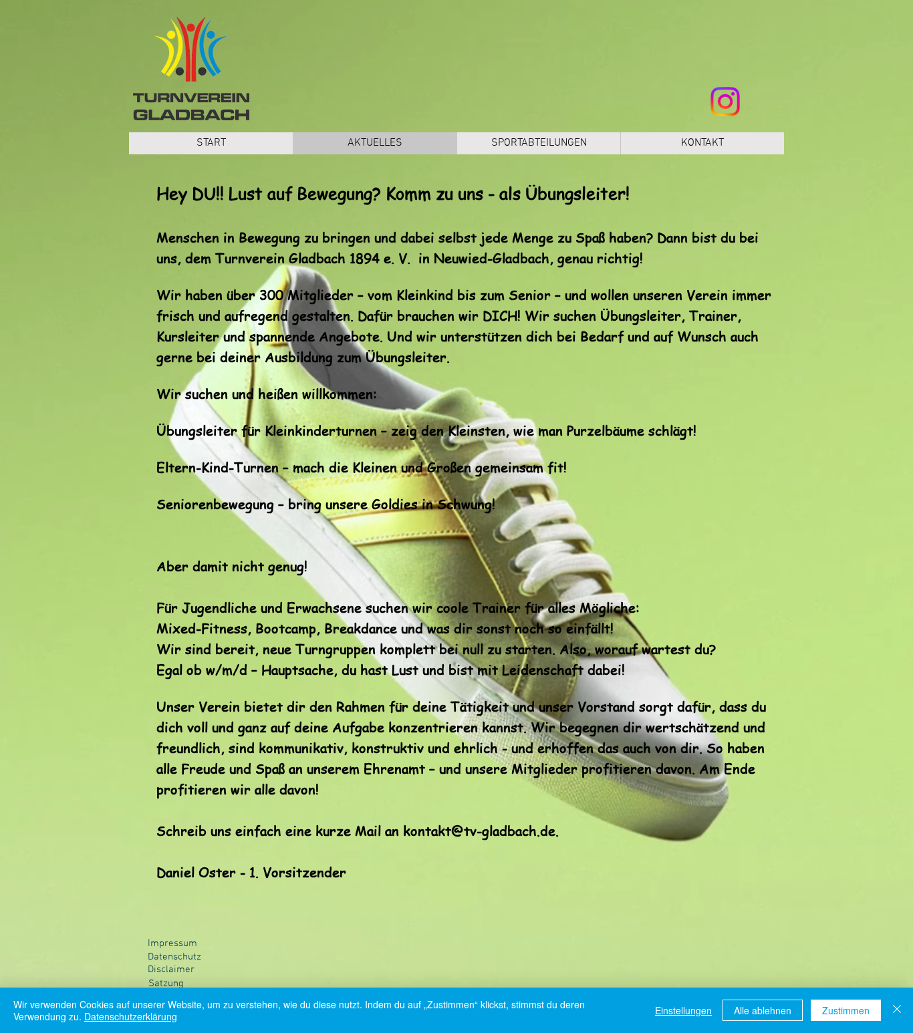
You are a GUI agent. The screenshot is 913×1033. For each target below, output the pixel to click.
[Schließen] (897, 1010)
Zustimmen (846, 1010)
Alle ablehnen (762, 1010)
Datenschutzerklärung (130, 1016)
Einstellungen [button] (683, 1010)
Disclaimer (171, 970)
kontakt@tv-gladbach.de (479, 831)
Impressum (172, 943)
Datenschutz (174, 957)
